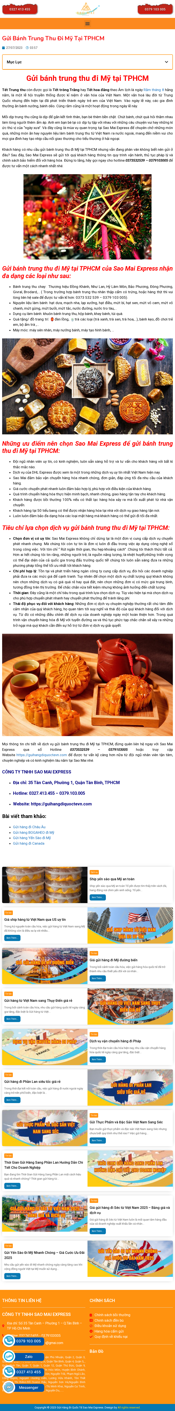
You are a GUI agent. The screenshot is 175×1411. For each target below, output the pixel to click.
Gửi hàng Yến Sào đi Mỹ (32, 838)
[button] (87, 23)
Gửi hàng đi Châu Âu (29, 827)
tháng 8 (158, 90)
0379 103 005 (155, 9)
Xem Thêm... (98, 897)
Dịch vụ (94, 872)
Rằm (147, 90)
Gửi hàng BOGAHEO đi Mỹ (34, 832)
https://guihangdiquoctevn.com (41, 755)
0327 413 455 (19, 9)
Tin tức (8, 913)
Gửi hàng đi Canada (29, 843)
